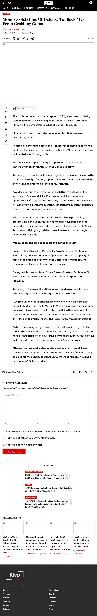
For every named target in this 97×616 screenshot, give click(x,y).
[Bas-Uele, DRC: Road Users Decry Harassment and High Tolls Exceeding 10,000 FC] (60, 527)
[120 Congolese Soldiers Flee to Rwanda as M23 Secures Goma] (83, 527)
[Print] (32, 38)
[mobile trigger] (5, 3)
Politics (28, 484)
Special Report (31, 497)
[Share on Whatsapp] (18, 38)
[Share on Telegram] (23, 38)
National (6, 14)
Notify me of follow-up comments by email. (30, 437)
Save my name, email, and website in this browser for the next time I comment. (43, 431)
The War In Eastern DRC (34, 471)
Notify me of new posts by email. (24, 444)
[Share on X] (14, 38)
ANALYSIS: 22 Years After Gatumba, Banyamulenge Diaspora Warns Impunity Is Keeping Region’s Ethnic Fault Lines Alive (48, 504)
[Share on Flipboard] (6, 123)
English (20, 108)
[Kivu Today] (48, 3)
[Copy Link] (28, 38)
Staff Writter (14, 29)
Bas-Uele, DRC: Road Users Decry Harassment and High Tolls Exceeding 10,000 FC (60, 543)
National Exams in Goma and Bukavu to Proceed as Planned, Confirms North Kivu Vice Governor (36, 543)
